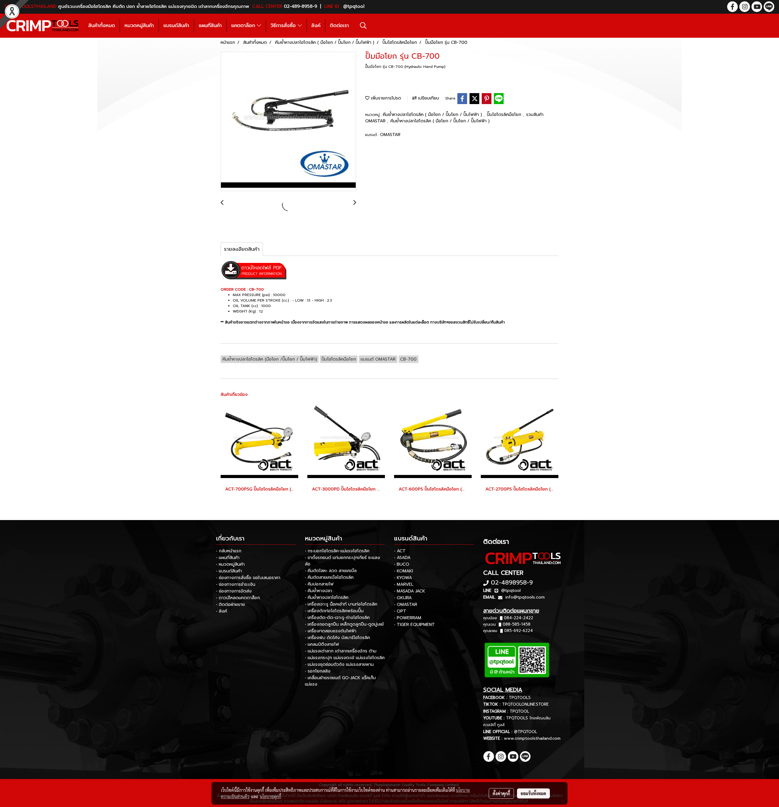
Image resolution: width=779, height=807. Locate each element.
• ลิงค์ (221, 611)
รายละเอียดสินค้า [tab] (242, 249)
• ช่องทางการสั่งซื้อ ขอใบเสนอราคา (248, 578)
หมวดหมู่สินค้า (139, 25)
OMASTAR (390, 134)
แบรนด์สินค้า (176, 25)
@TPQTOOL (525, 732)
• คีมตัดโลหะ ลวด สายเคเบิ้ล (331, 571)
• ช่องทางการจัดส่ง (234, 591)
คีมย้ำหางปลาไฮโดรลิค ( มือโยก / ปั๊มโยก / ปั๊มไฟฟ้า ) (433, 114)
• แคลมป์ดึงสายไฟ (322, 644)
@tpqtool (511, 590)
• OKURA (403, 598)
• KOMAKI (403, 571)
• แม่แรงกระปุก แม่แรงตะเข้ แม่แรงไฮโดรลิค (345, 658)
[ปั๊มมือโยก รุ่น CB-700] (288, 121)
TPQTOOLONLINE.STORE (525, 704)
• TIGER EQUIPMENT (414, 624)
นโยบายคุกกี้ (270, 796)
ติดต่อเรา (339, 25)
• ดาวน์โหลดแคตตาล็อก (238, 598)
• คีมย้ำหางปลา (318, 591)
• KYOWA (403, 578)
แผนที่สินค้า (210, 25)
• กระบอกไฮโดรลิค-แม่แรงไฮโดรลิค (337, 551)
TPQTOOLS (520, 697)
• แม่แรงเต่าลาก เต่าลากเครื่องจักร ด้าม (340, 651)
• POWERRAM (407, 618)
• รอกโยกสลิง (317, 671)
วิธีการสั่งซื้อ (284, 25)
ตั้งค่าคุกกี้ (501, 793)
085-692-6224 (518, 631)
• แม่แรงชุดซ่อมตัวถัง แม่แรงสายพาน (339, 664)
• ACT (400, 551)
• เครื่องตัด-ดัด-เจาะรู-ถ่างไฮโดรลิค (337, 617)
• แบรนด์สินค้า (229, 571)
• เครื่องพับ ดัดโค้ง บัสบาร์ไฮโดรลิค (337, 637)
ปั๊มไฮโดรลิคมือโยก (505, 114)
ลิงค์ (315, 25)
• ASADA (402, 557)
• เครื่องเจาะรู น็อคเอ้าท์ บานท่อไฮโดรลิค (341, 604)
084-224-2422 (518, 618)
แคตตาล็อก (244, 25)
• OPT (400, 611)
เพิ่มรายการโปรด (385, 98)
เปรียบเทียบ (428, 98)
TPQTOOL (519, 711)
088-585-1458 (516, 624)
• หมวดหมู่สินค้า (230, 564)
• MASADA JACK (409, 591)
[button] (363, 25)
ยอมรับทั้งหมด (533, 793)
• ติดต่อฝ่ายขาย (230, 604)
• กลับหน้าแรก (228, 551)
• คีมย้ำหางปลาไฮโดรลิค (326, 597)
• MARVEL (403, 584)
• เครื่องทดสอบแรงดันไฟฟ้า (330, 631)
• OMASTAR (405, 604)
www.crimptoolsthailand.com (532, 738)
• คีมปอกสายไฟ (319, 584)
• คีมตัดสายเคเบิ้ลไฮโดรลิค (329, 577)
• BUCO (401, 564)
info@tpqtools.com (525, 597)
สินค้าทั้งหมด (101, 25)
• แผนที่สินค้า (227, 557)
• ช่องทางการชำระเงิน (235, 584)
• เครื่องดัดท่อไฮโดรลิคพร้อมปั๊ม (334, 611)
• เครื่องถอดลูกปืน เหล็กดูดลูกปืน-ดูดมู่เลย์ (344, 624)
